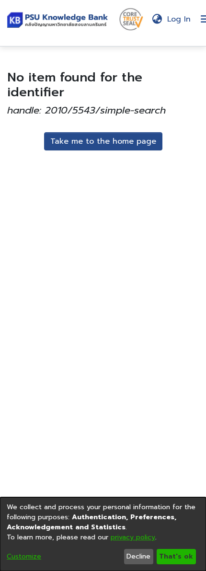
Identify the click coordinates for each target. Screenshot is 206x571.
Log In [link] (179, 19)
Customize (24, 556)
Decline (138, 556)
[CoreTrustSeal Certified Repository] (131, 18)
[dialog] (103, 534)
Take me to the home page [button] (103, 141)
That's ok (176, 556)
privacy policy (133, 537)
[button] (59, 19)
